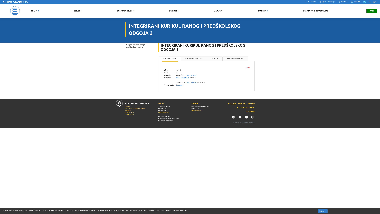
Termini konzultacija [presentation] (235, 59)
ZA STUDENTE (129, 114)
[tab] (170, 59)
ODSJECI (77, 11)
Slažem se (322, 211)
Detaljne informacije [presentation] (193, 59)
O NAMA (34, 11)
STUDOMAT (250, 112)
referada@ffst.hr (163, 112)
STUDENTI (262, 11)
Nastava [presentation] (214, 59)
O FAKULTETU (129, 112)
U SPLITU (15, 2)
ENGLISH (251, 104)
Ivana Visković (192, 75)
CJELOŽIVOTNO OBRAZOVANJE (315, 11)
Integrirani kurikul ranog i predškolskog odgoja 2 (135, 46)
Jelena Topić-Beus (182, 78)
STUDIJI (127, 106)
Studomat (179, 85)
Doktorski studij (125, 11)
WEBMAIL (357, 2)
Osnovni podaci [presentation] (169, 59)
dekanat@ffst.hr (196, 110)
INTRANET (344, 2)
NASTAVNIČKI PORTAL (246, 108)
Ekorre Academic (248, 122)
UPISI (372, 11)
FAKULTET (218, 11)
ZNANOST (173, 11)
